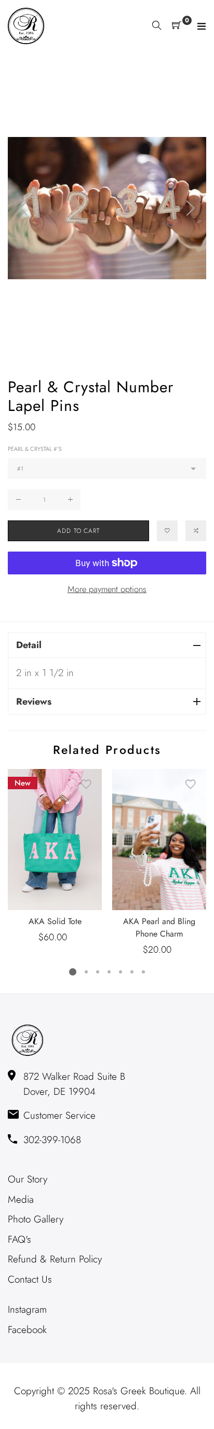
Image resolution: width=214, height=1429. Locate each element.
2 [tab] (86, 971)
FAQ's (19, 1239)
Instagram (27, 1309)
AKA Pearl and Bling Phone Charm (159, 927)
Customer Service (59, 1115)
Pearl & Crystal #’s (35, 449)
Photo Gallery (35, 1219)
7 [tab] (143, 971)
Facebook (27, 1330)
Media (21, 1199)
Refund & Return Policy (55, 1259)
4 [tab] (109, 971)
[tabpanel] (55, 856)
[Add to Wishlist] (167, 530)
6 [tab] (131, 971)
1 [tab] (72, 971)
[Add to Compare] (195, 530)
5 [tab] (120, 971)
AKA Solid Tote (55, 921)
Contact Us (30, 1279)
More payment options (107, 589)
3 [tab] (97, 971)
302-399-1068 (52, 1140)
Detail (29, 645)
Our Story (27, 1179)
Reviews (33, 701)
